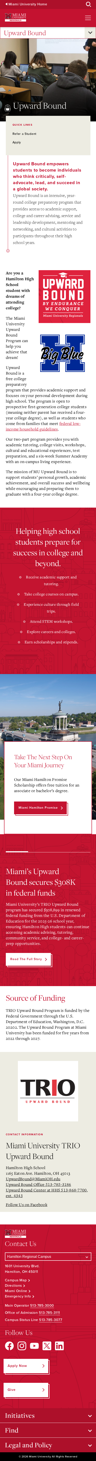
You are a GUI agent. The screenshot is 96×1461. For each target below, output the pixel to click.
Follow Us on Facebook (26, 1204)
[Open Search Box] (88, 4)
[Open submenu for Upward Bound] (90, 32)
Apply (17, 142)
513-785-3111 (49, 1312)
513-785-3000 (42, 1305)
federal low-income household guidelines (43, 426)
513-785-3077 (50, 1320)
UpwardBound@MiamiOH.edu (33, 1178)
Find (12, 1430)
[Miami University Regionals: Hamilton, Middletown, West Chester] (15, 17)
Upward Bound (25, 33)
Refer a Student (25, 134)
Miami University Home (27, 4)
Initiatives (20, 1415)
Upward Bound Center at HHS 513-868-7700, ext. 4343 (47, 1192)
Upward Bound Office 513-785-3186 (38, 1184)
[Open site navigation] (88, 18)
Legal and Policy (28, 1444)
